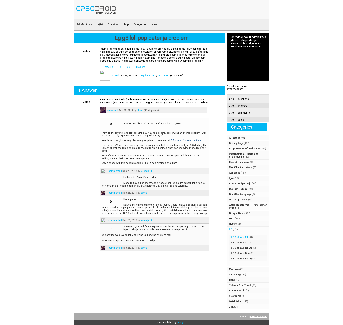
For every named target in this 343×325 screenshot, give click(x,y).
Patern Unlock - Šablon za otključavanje (243, 155)
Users (153, 24)
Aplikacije (234, 172)
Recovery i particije (240, 183)
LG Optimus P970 (241, 258)
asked (115, 75)
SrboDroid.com (85, 24)
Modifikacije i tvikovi (240, 167)
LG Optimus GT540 (241, 248)
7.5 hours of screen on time (186, 140)
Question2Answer (258, 316)
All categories (237, 137)
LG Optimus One (240, 253)
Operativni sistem (239, 162)
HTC (231, 218)
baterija (109, 67)
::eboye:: (181, 322)
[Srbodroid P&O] (119, 16)
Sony (232, 280)
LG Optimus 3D (239, 242)
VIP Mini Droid (237, 290)
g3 (128, 67)
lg (120, 67)
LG (230, 229)
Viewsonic (235, 296)
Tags (126, 24)
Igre (231, 178)
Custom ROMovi (238, 189)
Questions (114, 24)
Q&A (101, 24)
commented (115, 171)
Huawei (233, 223)
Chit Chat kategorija (240, 194)
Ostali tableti (236, 301)
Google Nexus (237, 213)
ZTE (231, 306)
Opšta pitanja (236, 143)
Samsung (234, 274)
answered (112, 110)
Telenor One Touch (240, 285)
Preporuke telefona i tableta (245, 148)
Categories (139, 24)
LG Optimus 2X (239, 237)
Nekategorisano (238, 199)
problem (140, 67)
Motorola (234, 269)
